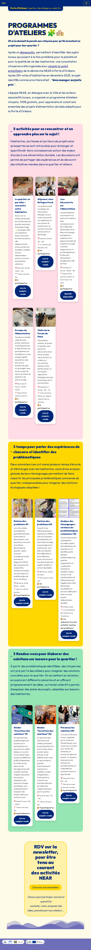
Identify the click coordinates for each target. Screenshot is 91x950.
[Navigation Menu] (86, 3)
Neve (35, 947)
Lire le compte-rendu (23, 291)
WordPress (53, 947)
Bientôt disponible (68, 295)
